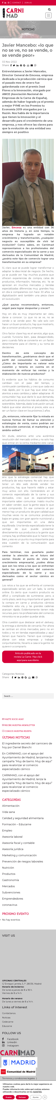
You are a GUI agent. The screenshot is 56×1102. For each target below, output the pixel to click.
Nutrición (8, 867)
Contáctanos (9, 1013)
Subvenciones (11, 892)
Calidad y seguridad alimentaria (23, 818)
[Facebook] (2, 3)
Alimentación (11, 805)
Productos (8, 874)
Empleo (7, 830)
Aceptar (9, 1097)
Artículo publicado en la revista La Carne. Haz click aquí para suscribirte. (28, 657)
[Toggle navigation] (48, 15)
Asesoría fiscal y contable (18, 843)
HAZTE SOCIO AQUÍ (14, 719)
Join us (28, 3)
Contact (16, 3)
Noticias (6, 1017)
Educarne (7, 1026)
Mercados (8, 886)
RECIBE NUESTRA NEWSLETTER (20, 725)
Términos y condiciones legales (18, 1078)
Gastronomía (10, 880)
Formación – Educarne (16, 824)
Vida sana (8, 812)
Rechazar (22, 1097)
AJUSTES (37, 1092)
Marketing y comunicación (19, 855)
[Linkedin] (5, 3)
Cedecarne (7, 1022)
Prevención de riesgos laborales (22, 861)
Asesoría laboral (12, 836)
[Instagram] (8, 3)
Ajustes (36, 1097)
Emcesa (16, 227)
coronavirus (9, 904)
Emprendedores (12, 898)
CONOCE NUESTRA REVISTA (18, 731)
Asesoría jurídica (12, 849)
